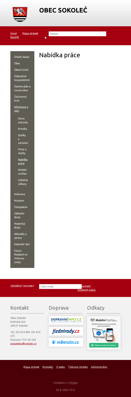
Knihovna (19, 194)
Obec (17, 63)
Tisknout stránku (78, 367)
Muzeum (19, 200)
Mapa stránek (30, 33)
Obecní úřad (21, 69)
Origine (73, 382)
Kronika (22, 128)
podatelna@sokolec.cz (23, 343)
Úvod (13, 33)
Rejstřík (14, 37)
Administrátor (99, 367)
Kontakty (47, 367)
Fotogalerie (20, 207)
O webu (60, 367)
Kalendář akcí (22, 244)
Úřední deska (21, 56)
